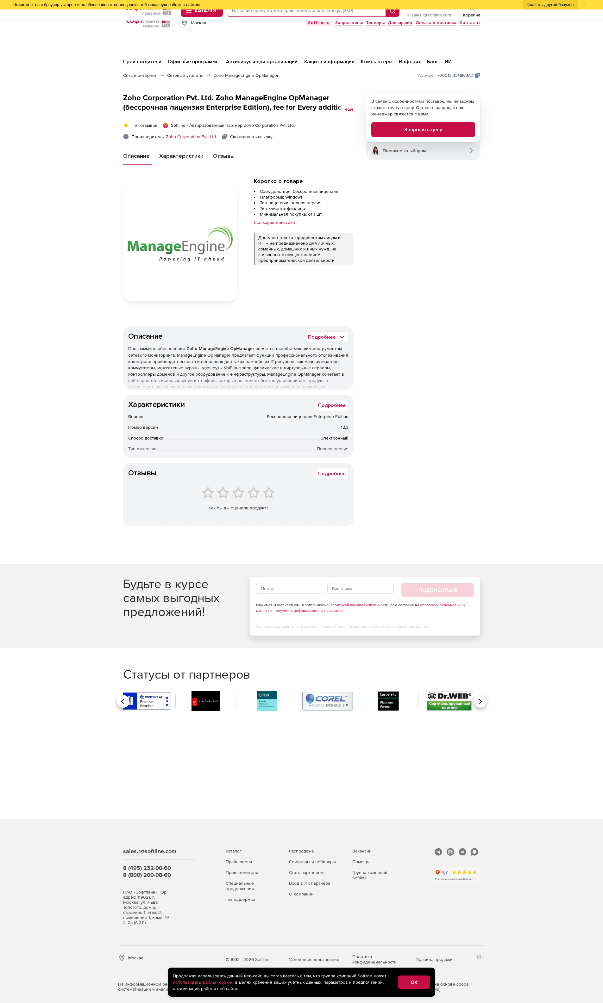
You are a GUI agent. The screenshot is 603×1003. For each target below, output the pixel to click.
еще (349, 109)
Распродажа (301, 850)
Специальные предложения (240, 886)
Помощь (360, 861)
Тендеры (375, 22)
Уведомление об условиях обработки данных (389, 626)
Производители (242, 872)
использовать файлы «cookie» (203, 982)
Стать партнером (306, 872)
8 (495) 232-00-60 (147, 868)
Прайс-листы (239, 861)
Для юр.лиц (400, 22)
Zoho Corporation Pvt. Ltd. (191, 136)
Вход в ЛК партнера (309, 883)
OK (414, 982)
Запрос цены (349, 22)
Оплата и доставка (436, 22)
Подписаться (437, 590)
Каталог (234, 850)
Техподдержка (240, 899)
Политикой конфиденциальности (359, 605)
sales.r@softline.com (431, 14)
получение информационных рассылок (308, 610)
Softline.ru (319, 22)
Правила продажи (434, 959)
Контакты (470, 22)
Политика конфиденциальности (374, 959)
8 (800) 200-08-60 (147, 874)
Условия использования (314, 959)
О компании (301, 893)
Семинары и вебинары (312, 861)
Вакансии (362, 850)
